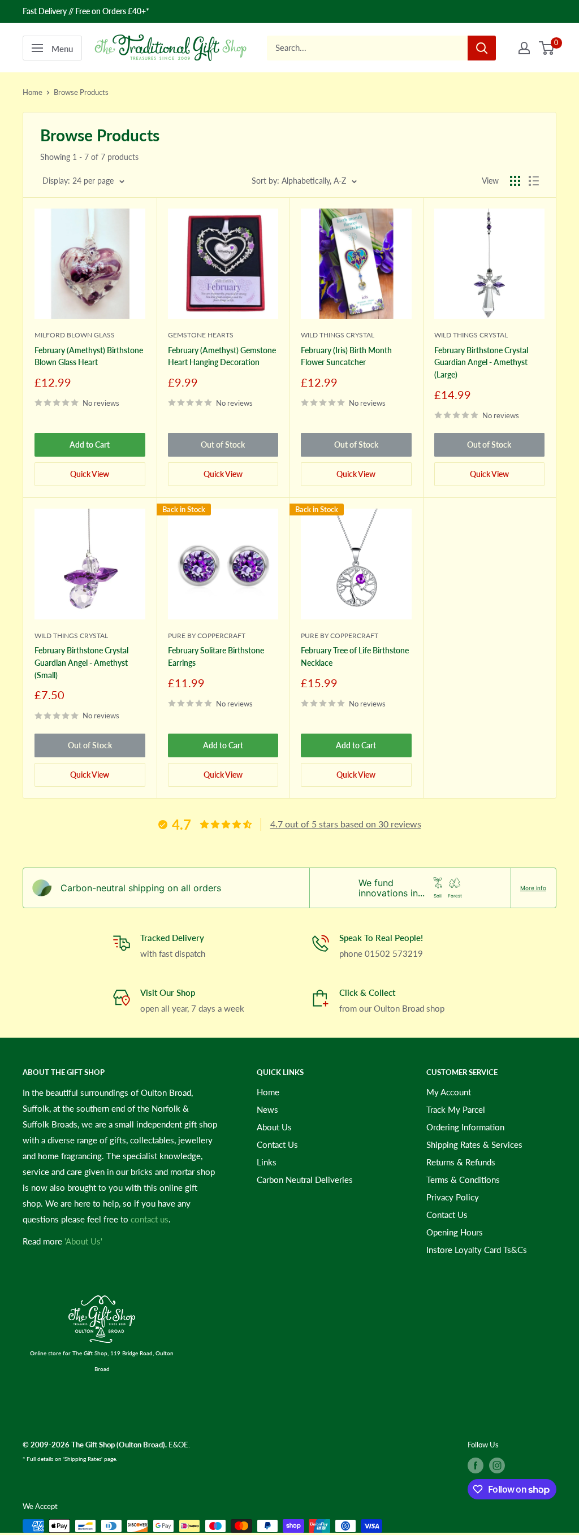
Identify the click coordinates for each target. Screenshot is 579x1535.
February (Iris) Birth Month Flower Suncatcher (346, 356)
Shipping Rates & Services (474, 1144)
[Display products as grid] (515, 181)
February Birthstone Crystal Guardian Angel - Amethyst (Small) (81, 662)
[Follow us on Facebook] (475, 1465)
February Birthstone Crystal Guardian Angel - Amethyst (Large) (481, 362)
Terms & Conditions (463, 1179)
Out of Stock (223, 444)
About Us (274, 1127)
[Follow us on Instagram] (497, 1465)
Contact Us (277, 1144)
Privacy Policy (452, 1197)
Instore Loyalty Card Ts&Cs (476, 1250)
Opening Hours (454, 1232)
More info (533, 887)
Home (32, 92)
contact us (149, 1219)
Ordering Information (465, 1127)
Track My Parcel (455, 1109)
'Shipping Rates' (82, 1458)
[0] (547, 48)
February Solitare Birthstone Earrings (216, 656)
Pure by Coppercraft (206, 635)
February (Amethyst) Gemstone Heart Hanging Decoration (222, 356)
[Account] (524, 48)
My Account (448, 1092)
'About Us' (83, 1241)
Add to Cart (90, 444)
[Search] (482, 48)
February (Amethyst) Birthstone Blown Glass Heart (88, 356)
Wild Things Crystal (337, 335)
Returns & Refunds (460, 1162)
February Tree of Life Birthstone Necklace (355, 656)
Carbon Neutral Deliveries (305, 1179)
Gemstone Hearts (201, 335)
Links (266, 1162)
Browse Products (81, 92)
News (267, 1109)
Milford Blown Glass (74, 335)
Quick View (89, 474)
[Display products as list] (534, 181)
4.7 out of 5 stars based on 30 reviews (345, 823)
